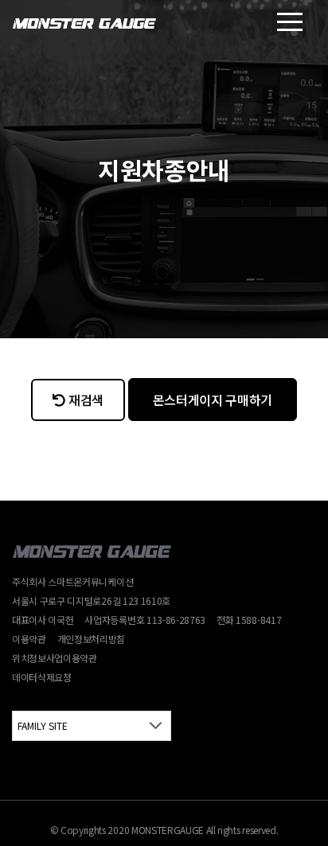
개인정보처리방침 (91, 638)
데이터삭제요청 (42, 677)
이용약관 (29, 638)
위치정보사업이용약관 (54, 658)
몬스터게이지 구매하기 (212, 399)
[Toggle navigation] (289, 21)
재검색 (85, 399)
